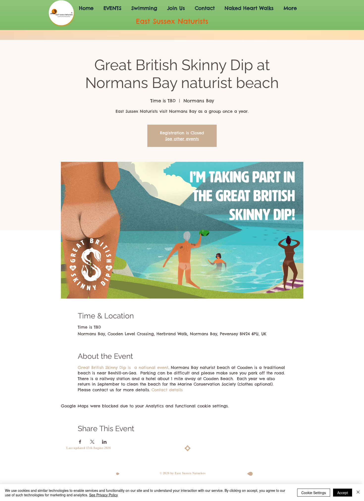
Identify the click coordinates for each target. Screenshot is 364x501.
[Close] (358, 492)
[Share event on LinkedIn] (104, 442)
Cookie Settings (313, 492)
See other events (182, 138)
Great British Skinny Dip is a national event (123, 367)
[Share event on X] (92, 442)
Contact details (167, 389)
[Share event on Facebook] (80, 442)
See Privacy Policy (103, 494)
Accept (342, 492)
